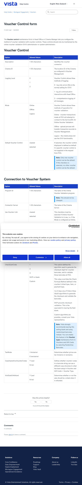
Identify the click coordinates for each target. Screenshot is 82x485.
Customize (40, 257)
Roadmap (36, 462)
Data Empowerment (12, 465)
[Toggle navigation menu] (74, 4)
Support (36, 465)
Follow (74, 30)
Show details (70, 251)
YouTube (74, 465)
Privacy (67, 482)
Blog (35, 467)
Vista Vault (37, 469)
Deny (15, 257)
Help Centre (8, 12)
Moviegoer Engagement (21, 12)
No (46, 402)
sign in (11, 434)
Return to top (9, 414)
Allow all (67, 257)
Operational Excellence (13, 472)
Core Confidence (11, 462)
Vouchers (33, 12)
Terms (61, 482)
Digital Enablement (12, 467)
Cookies (75, 482)
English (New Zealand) (58, 4)
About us (55, 462)
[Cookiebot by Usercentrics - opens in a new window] (70, 226)
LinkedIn (74, 462)
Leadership (56, 465)
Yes (35, 402)
